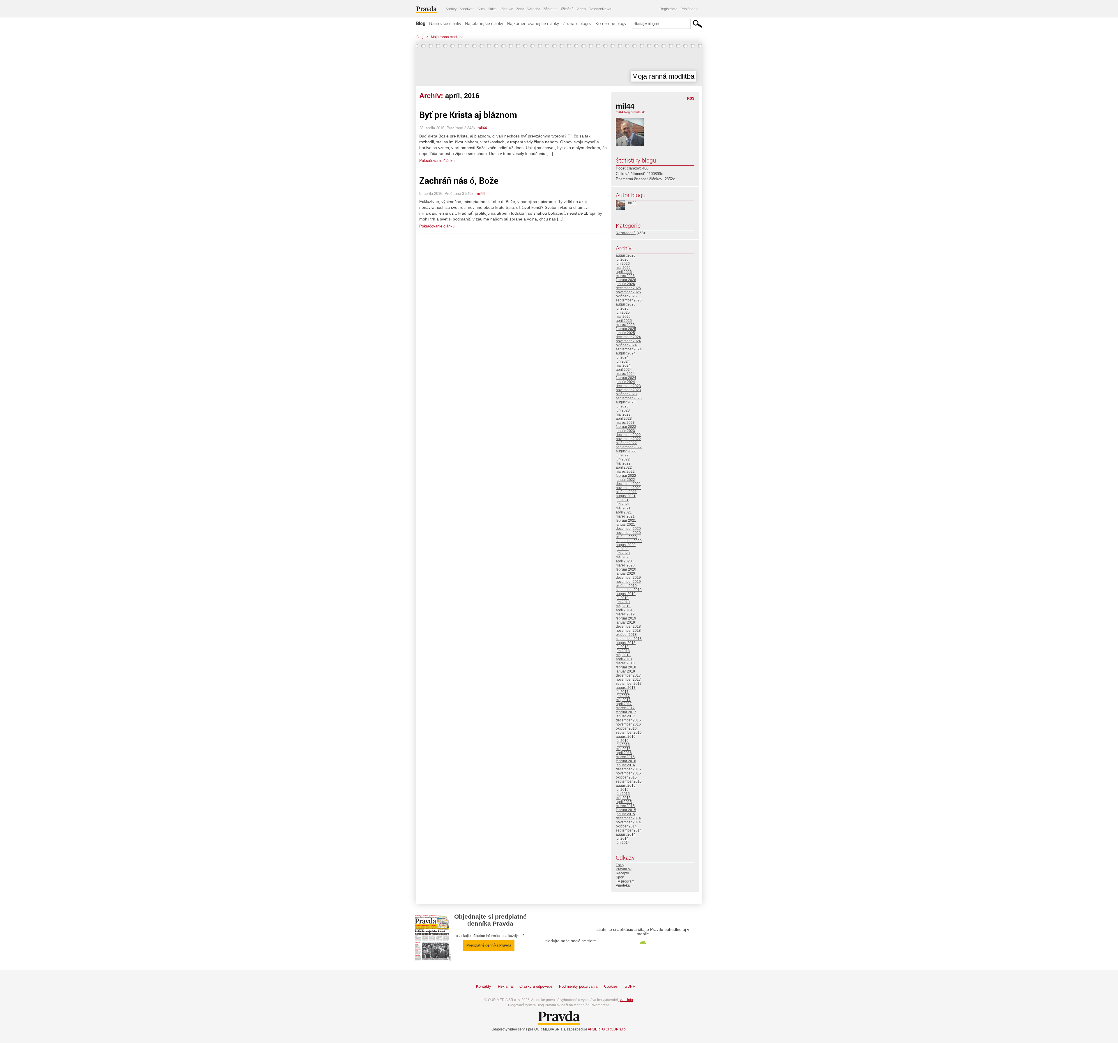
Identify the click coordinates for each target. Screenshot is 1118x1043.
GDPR (630, 986)
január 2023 (625, 431)
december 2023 (628, 386)
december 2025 (628, 288)
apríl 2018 (624, 659)
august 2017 (626, 688)
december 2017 (628, 675)
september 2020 (629, 541)
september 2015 (629, 781)
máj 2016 (623, 749)
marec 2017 (625, 708)
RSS (690, 98)
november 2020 (628, 533)
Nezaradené (626, 233)
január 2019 (625, 622)
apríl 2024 (624, 370)
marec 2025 (625, 325)
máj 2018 (623, 655)
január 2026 (625, 284)
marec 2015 (625, 806)
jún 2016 (623, 745)
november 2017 (628, 679)
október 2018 (626, 635)
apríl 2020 (624, 561)
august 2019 (626, 594)
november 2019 (628, 582)
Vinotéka (623, 885)
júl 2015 (622, 790)
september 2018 (629, 639)
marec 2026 (625, 276)
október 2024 (626, 345)
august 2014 (626, 834)
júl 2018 (622, 647)
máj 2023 (623, 414)
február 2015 (626, 810)
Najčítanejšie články (484, 23)
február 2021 (626, 520)
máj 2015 (623, 798)
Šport (620, 877)
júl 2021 (622, 500)
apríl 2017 (624, 704)
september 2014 (629, 830)
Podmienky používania (578, 986)
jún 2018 (623, 651)
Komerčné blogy (610, 23)
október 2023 (626, 394)
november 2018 (628, 631)
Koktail (493, 9)
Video (581, 9)
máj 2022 (623, 463)
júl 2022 (622, 455)
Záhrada (550, 9)
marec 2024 (625, 374)
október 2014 (626, 826)
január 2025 (625, 333)
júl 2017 (622, 692)
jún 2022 (623, 459)
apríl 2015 (624, 802)
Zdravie (507, 9)
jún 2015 (623, 794)
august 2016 (626, 737)
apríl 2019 (624, 610)
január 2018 (625, 671)
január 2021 (625, 525)
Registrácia (668, 9)
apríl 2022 (624, 467)
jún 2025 (623, 312)
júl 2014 (622, 838)
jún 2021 (623, 504)
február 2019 (626, 618)
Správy (451, 9)
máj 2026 (623, 268)
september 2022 (629, 447)
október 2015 (626, 777)
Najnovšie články (445, 23)
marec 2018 (625, 663)
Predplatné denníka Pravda (488, 945)
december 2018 (628, 626)
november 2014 (628, 822)
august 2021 (626, 496)
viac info (626, 1000)
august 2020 (626, 545)
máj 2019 (623, 606)
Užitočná (567, 9)
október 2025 (626, 296)
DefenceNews (600, 9)
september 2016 (629, 732)
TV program (625, 881)
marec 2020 (625, 565)
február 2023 (626, 427)
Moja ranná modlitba (447, 37)
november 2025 (628, 292)
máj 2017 (623, 700)
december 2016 (628, 720)
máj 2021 (623, 508)
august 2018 (626, 643)
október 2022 (626, 443)
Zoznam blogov (577, 23)
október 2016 (626, 728)
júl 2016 (622, 741)
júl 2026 (622, 259)
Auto (481, 9)
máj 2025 (623, 317)
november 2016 (628, 724)
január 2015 (625, 814)
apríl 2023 (624, 419)
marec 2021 (625, 516)
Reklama (505, 986)
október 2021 (626, 492)
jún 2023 (623, 410)
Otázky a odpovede (535, 986)
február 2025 (626, 329)
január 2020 (625, 573)
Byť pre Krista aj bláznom (468, 115)
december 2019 (628, 578)
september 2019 (629, 590)
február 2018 (626, 667)
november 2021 (628, 488)
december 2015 (628, 769)
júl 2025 (622, 308)
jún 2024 (623, 361)
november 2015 (628, 773)
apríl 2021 (624, 512)
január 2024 (625, 382)
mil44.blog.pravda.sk (630, 112)
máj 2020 (623, 557)
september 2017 (629, 684)
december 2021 (628, 484)
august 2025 (626, 304)
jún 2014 (623, 843)
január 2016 (625, 765)
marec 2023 (625, 423)
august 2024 (626, 353)
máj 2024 (623, 365)
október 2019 (626, 586)
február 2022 (626, 476)
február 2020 (626, 569)
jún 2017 (623, 696)
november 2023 (628, 390)
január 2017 (625, 716)
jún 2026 (623, 264)
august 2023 (626, 402)
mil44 (482, 128)
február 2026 (626, 280)
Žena (520, 9)
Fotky (620, 865)
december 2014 (628, 818)
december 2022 (628, 435)
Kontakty (483, 986)
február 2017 (626, 712)
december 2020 (628, 529)
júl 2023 (622, 406)
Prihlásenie (689, 9)
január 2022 (625, 480)
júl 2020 (622, 549)
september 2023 (629, 398)
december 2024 (628, 337)
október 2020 (626, 537)
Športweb (467, 9)
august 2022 (626, 451)
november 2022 (628, 439)
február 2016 (626, 761)
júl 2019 (622, 598)
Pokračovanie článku (436, 160)
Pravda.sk (623, 869)
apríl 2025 (624, 321)
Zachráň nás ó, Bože (458, 180)
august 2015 (626, 785)
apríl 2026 (624, 272)
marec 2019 (625, 614)
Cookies (611, 986)
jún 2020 (623, 553)
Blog (420, 23)
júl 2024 (622, 357)
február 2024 (626, 378)
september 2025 (629, 300)
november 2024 (628, 341)
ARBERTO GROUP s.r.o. (607, 1029)
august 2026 (626, 255)
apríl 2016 (624, 753)
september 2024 (629, 349)
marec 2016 (625, 757)
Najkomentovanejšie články (533, 23)
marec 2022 (625, 472)
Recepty (622, 873)
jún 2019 (623, 602)
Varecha (533, 9)
